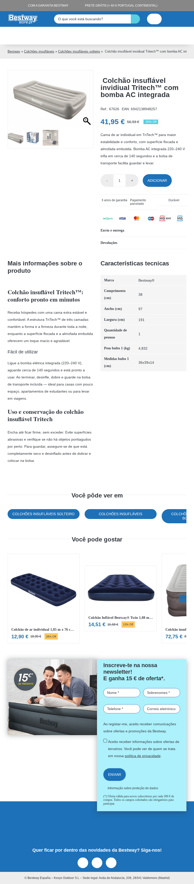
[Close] (171, 335)
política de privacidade (63, 501)
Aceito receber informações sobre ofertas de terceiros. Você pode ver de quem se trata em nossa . (98, 497)
